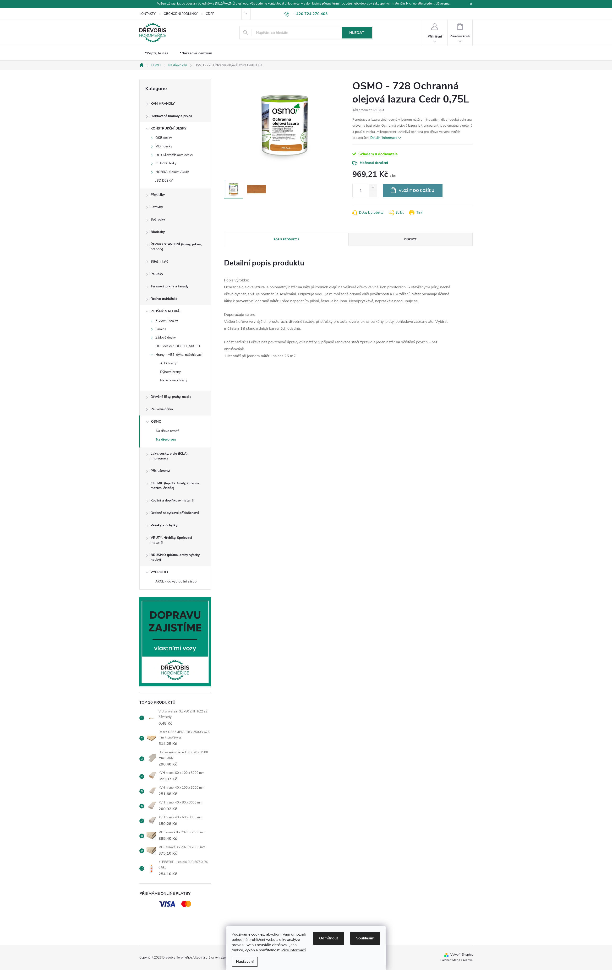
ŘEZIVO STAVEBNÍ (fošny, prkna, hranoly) (176, 246)
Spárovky (158, 219)
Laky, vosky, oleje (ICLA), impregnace (169, 456)
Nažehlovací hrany (173, 380)
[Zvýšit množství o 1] (373, 187)
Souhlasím (365, 938)
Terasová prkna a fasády (169, 286)
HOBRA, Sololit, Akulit (172, 172)
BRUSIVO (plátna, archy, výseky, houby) (175, 557)
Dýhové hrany (170, 372)
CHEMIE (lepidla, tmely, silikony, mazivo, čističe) (175, 485)
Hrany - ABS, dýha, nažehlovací (178, 354)
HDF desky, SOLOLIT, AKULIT (177, 346)
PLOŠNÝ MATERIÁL (166, 311)
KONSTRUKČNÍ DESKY (168, 128)
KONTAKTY (147, 14)
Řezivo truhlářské (164, 298)
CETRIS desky (165, 163)
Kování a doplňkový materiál (172, 500)
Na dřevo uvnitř (167, 431)
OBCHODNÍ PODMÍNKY (181, 14)
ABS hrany (168, 363)
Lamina (160, 329)
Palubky (157, 274)
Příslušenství (160, 471)
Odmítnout (328, 938)
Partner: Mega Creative (456, 960)
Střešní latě (159, 261)
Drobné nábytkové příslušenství (175, 513)
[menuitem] (156, 53)
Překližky (158, 194)
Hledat (356, 32)
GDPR (210, 14)
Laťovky (157, 207)
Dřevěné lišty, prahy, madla (171, 396)
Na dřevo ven (166, 439)
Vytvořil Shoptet (461, 955)
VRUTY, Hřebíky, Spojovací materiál (171, 540)
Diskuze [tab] (410, 239)
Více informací (293, 950)
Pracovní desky (166, 320)
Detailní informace (383, 137)
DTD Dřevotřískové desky (174, 155)
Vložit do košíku (416, 190)
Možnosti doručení (374, 163)
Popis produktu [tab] (286, 239)
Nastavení (245, 961)
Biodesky (158, 232)
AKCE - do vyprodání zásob (176, 581)
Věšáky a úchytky (164, 525)
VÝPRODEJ (159, 572)
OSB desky (163, 137)
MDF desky (163, 146)
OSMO (156, 421)
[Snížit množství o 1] (373, 194)
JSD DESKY (164, 180)
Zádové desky (165, 337)
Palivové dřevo (162, 409)
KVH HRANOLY (163, 103)
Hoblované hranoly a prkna (171, 116)
